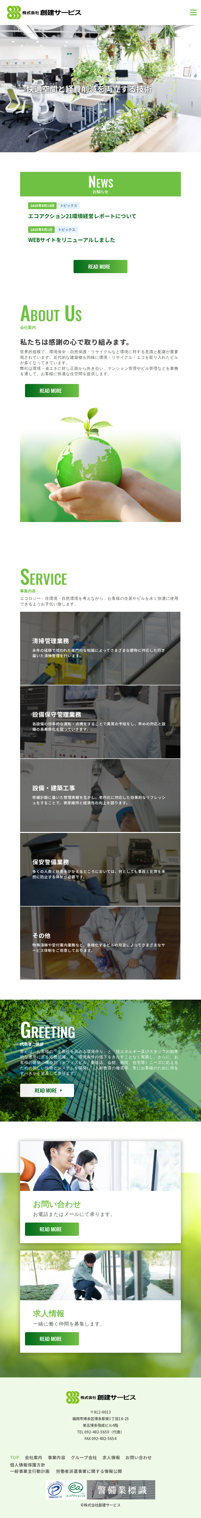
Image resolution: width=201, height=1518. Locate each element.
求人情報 (111, 1458)
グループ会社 (84, 1458)
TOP (14, 1458)
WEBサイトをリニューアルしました (71, 239)
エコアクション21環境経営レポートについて (82, 216)
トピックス (68, 205)
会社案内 (33, 1458)
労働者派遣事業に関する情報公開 (89, 1471)
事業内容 (56, 1458)
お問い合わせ (139, 1458)
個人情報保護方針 (27, 1465)
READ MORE (99, 266)
